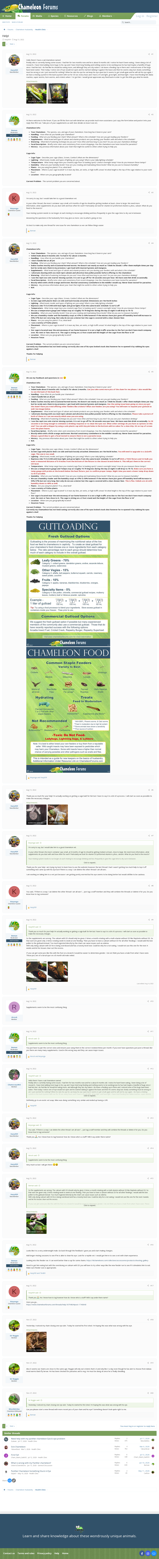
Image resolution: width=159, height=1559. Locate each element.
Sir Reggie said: (34, 1400)
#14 (152, 1148)
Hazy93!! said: (33, 927)
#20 (152, 1393)
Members (107, 16)
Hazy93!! (7, 39)
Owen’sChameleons (18, 1465)
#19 (152, 1363)
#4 (152, 243)
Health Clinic (32, 1441)
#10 (152, 1001)
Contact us (9, 1553)
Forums (25, 16)
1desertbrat (15, 1449)
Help (56, 1553)
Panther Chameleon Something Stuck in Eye (31, 1471)
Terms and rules (26, 1553)
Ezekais (14, 1441)
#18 (152, 1319)
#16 (152, 1245)
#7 (152, 835)
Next (11, 44)
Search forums (17, 22)
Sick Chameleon (18, 1446)
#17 (152, 1285)
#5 (152, 372)
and (38, 777)
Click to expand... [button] (90, 862)
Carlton (146, 1473)
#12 (152, 1069)
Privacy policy (44, 1553)
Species (54, 16)
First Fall (15, 1454)
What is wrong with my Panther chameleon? (31, 1463)
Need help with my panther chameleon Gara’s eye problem (38, 1438)
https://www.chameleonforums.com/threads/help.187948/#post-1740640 (56, 1304)
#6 (152, 790)
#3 (152, 192)
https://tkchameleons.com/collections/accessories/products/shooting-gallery (117, 1260)
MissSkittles (145, 1441)
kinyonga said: (33, 843)
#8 (152, 886)
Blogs (90, 16)
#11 (152, 1031)
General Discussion (45, 1465)
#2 (152, 114)
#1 (152, 54)
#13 (152, 1118)
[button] (13, 16)
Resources (72, 16)
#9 (152, 920)
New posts (6, 22)
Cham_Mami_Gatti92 (19, 1457)
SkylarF (13, 1473)
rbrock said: (32, 1038)
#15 (152, 1178)
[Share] (149, 54)
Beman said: (33, 1185)
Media (39, 16)
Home (8, 16)
